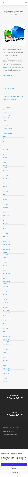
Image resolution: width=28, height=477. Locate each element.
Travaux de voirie (7, 144)
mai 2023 (5, 260)
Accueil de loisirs (6, 109)
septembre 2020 (6, 344)
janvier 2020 (5, 365)
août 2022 (5, 283)
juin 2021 (5, 320)
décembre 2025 (6, 178)
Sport (4, 141)
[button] (26, 451)
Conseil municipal (7, 115)
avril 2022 (5, 294)
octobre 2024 (6, 215)
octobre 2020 (6, 341)
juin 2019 (5, 384)
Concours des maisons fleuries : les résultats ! (13, 102)
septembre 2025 (6, 186)
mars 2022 (5, 297)
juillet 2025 (5, 191)
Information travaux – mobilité (9, 93)
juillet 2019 (5, 381)
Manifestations (6, 130)
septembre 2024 (6, 217)
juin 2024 (5, 225)
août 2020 (5, 347)
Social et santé (6, 138)
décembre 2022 (6, 273)
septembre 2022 (6, 281)
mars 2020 (5, 360)
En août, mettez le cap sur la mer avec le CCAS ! (13, 91)
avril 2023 (5, 262)
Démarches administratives (9, 123)
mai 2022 (5, 291)
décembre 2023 (6, 241)
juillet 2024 (5, 223)
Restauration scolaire (7, 133)
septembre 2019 (6, 376)
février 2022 (5, 299)
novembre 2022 (6, 275)
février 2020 (5, 362)
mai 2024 (5, 228)
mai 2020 (5, 355)
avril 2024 (5, 231)
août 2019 (5, 378)
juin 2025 (5, 194)
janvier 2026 (5, 175)
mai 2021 (5, 323)
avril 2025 (5, 199)
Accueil (4, 21)
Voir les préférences (14, 472)
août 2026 (5, 157)
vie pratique (5, 149)
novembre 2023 (6, 244)
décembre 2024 (6, 210)
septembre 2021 (6, 312)
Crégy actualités (6, 117)
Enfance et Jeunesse (7, 128)
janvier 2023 (5, 270)
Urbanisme (5, 146)
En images (5, 125)
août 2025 (5, 188)
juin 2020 (5, 352)
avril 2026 (5, 167)
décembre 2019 (6, 368)
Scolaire (5, 136)
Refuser (14, 468)
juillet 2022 (5, 286)
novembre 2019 (6, 370)
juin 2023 (5, 257)
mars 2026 (5, 170)
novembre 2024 (6, 212)
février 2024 (5, 236)
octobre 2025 (6, 183)
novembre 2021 (6, 307)
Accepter (14, 464)
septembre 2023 (6, 249)
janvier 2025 (5, 207)
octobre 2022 (6, 278)
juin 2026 (5, 162)
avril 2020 (5, 357)
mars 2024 (5, 233)
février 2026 (5, 173)
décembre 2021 (6, 304)
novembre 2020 (6, 339)
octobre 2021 (6, 310)
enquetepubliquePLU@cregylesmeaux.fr (11, 67)
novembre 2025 (6, 181)
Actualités (5, 112)
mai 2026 (5, 165)
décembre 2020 (6, 336)
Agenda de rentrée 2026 (8, 88)
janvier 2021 (5, 333)
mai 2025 (5, 196)
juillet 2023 (5, 254)
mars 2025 (5, 202)
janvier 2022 (5, 302)
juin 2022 (5, 289)
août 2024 (5, 220)
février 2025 (5, 204)
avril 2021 (5, 326)
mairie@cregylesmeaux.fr (12, 434)
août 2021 (5, 315)
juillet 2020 (5, 349)
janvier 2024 (5, 239)
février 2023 (5, 268)
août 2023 (5, 252)
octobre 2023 (6, 246)
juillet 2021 (5, 318)
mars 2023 (5, 265)
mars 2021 (5, 328)
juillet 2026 (5, 159)
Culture (4, 120)
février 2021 (5, 331)
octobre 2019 (6, 373)
